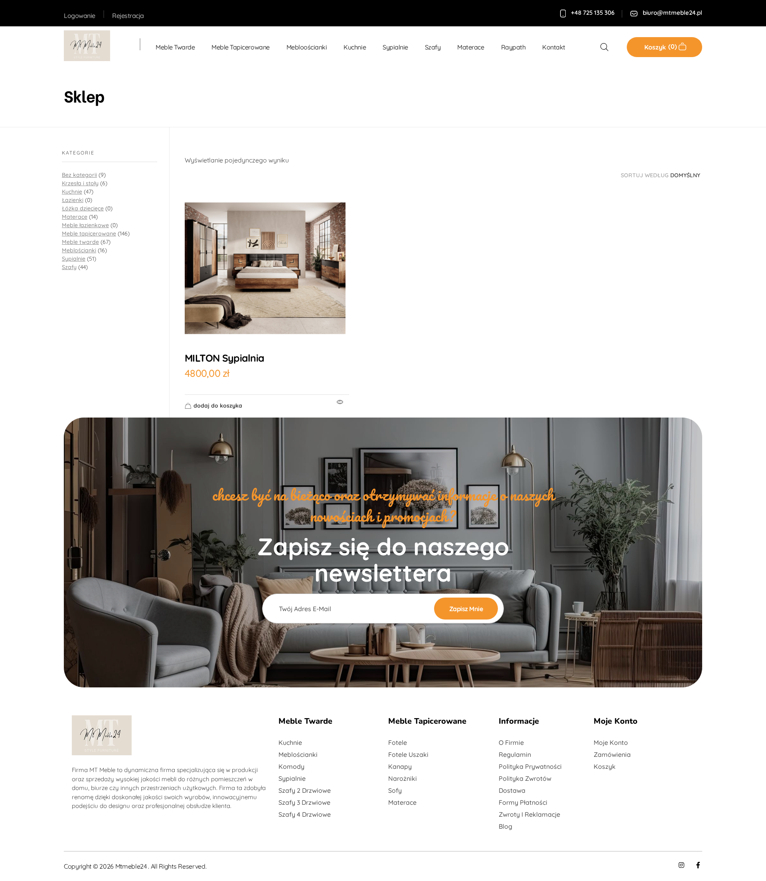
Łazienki (72, 200)
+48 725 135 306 (592, 12)
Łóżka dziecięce (83, 208)
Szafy (69, 267)
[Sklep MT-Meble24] (94, 45)
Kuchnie (72, 191)
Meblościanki (79, 250)
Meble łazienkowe (85, 225)
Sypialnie (73, 258)
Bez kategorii (79, 174)
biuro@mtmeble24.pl (672, 12)
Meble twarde (80, 241)
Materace (74, 216)
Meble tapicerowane (89, 233)
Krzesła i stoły (80, 183)
